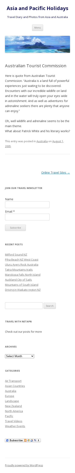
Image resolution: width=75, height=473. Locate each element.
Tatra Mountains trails (19, 269)
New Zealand (13, 406)
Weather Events (15, 426)
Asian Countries (15, 386)
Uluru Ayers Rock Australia (21, 264)
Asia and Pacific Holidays (37, 8)
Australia (42, 141)
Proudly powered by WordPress (24, 465)
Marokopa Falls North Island (22, 275)
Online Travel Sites (55, 172)
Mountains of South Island (21, 285)
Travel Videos (13, 421)
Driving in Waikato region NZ (23, 290)
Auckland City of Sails (18, 280)
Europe (9, 396)
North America (14, 411)
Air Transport (13, 381)
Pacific (9, 416)
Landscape (12, 401)
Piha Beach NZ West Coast (21, 259)
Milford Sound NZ (16, 254)
